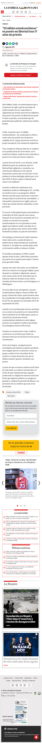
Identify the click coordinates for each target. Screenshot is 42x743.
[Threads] (14, 12)
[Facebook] (22, 12)
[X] (18, 12)
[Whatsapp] (10, 43)
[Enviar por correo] (16, 43)
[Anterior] (2, 483)
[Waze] (39, 693)
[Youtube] (30, 12)
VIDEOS (21, 453)
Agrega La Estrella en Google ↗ (21, 75)
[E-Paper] (37, 3)
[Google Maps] (35, 693)
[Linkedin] (13, 43)
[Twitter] (3, 43)
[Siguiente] (39, 483)
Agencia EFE (10, 47)
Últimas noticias (21, 548)
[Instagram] (26, 12)
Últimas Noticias (20, 16)
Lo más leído (21, 513)
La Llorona (32, 16)
